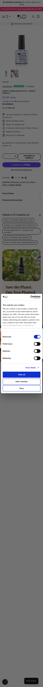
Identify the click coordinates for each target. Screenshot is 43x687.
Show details (30, 368)
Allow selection (21, 381)
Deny (21, 388)
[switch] (37, 344)
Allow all (21, 375)
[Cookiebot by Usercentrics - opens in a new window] (30, 297)
